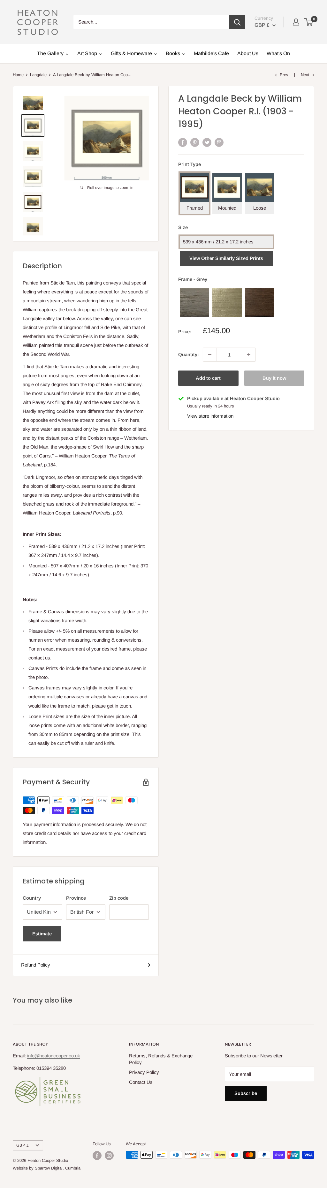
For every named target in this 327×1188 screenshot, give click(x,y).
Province (76, 898)
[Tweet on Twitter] (206, 142)
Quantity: (188, 354)
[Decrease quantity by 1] (210, 354)
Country (32, 898)
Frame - (192, 279)
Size (183, 227)
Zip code (118, 898)
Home (18, 74)
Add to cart (208, 378)
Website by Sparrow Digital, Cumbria (46, 1168)
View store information (210, 416)
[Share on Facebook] (182, 142)
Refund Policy (35, 965)
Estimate (42, 933)
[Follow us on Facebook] (97, 1155)
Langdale (38, 74)
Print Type (189, 164)
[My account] (296, 21)
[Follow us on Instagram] (109, 1155)
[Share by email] (219, 142)
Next (305, 74)
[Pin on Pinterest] (194, 142)
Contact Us (141, 1082)
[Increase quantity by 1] (248, 354)
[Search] (237, 22)
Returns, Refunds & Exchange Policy (161, 1059)
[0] (309, 22)
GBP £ (22, 1145)
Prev (284, 74)
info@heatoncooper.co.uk (53, 1055)
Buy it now (274, 378)
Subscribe (245, 1093)
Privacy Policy (144, 1072)
